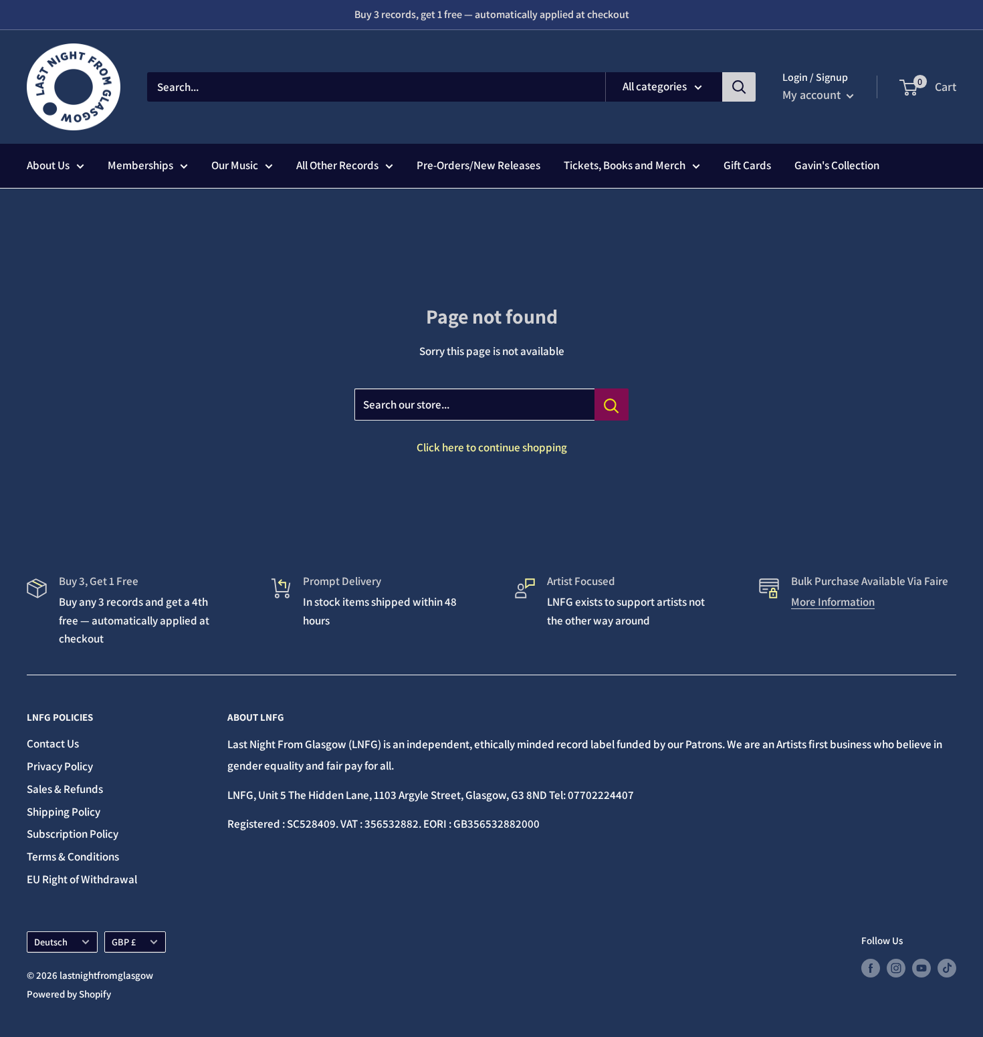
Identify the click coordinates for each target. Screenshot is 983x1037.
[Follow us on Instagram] (896, 967)
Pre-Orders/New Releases (478, 165)
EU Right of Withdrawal (82, 879)
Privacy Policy (60, 766)
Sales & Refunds (65, 789)
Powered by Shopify (69, 994)
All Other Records (337, 165)
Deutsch (51, 941)
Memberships (140, 165)
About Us (48, 165)
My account (812, 94)
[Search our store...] (611, 404)
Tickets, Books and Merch (624, 165)
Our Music (234, 165)
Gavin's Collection (836, 165)
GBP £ (124, 941)
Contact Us (53, 743)
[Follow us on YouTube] (921, 967)
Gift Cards (747, 165)
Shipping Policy (63, 811)
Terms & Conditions (73, 856)
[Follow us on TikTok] (947, 967)
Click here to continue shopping (492, 447)
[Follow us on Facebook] (870, 967)
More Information (833, 601)
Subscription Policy (72, 833)
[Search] (739, 87)
